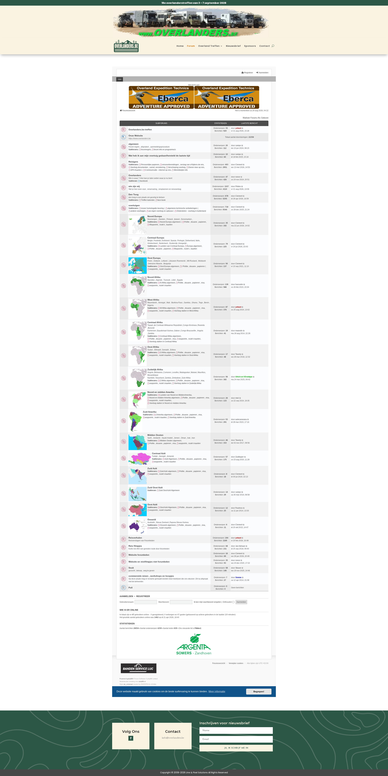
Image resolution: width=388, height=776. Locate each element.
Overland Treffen (209, 45)
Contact (264, 45)
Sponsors (250, 45)
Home (180, 45)
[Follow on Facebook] (130, 738)
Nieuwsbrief (233, 45)
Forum (191, 45)
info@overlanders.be (173, 738)
